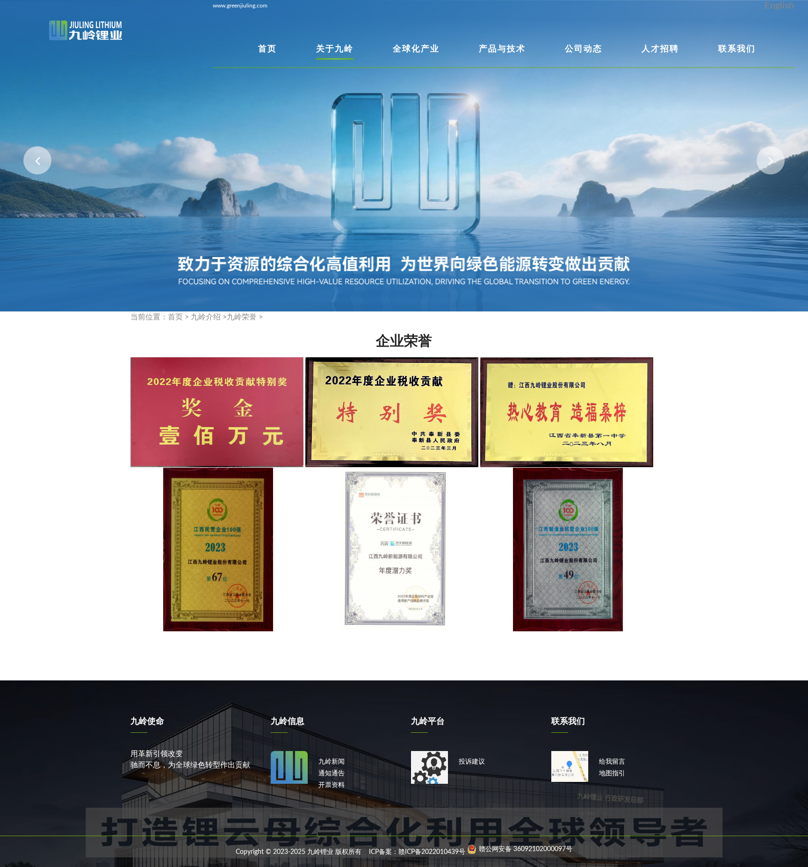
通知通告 (331, 773)
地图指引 (612, 773)
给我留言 (612, 762)
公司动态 (583, 48)
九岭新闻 (331, 762)
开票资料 (331, 785)
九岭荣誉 (242, 317)
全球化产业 (416, 48)
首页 (267, 48)
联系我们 (737, 48)
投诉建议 (472, 762)
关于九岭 (335, 48)
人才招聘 (660, 48)
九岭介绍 (206, 317)
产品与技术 (502, 48)
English (779, 5)
